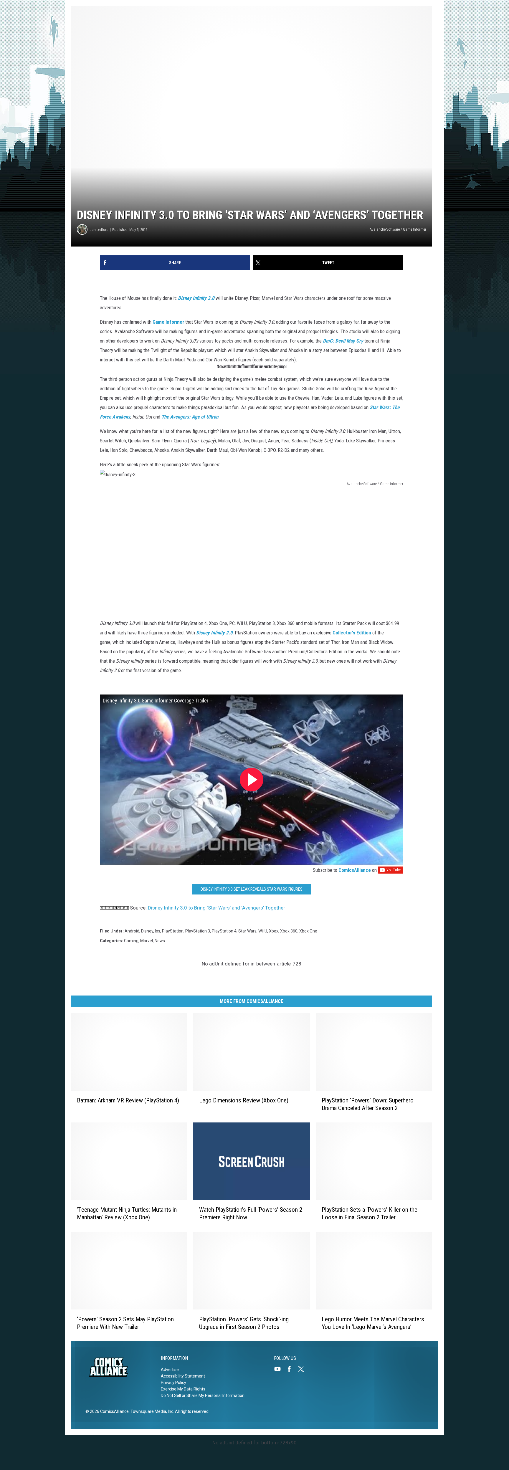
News (160, 940)
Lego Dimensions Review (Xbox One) (243, 1100)
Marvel (146, 940)
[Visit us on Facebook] (292, 1369)
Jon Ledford (99, 229)
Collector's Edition (352, 633)
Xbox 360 (289, 931)
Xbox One (308, 931)
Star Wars (247, 931)
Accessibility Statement (183, 1376)
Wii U (262, 931)
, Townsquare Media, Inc (151, 1411)
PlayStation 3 (197, 931)
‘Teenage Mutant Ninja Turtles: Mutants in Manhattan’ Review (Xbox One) (127, 1213)
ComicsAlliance (354, 870)
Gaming (131, 940)
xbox (273, 931)
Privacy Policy (173, 1382)
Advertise (170, 1369)
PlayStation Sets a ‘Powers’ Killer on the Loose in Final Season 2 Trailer (369, 1213)
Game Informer (168, 322)
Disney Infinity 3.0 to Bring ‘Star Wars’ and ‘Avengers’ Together (216, 908)
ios (157, 931)
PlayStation (173, 931)
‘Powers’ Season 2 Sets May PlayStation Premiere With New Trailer (125, 1323)
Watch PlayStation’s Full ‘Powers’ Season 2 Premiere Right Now (250, 1213)
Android (132, 931)
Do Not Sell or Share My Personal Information (202, 1395)
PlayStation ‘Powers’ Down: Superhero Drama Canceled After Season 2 (368, 1104)
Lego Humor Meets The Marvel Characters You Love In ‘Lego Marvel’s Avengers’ (373, 1323)
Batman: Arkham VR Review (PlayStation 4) (128, 1100)
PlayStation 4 (224, 931)
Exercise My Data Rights (183, 1389)
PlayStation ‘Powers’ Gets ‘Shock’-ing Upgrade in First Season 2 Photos (244, 1323)
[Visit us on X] (303, 1369)
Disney (147, 931)
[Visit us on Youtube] (280, 1369)
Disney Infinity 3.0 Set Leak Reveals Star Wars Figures (252, 889)
